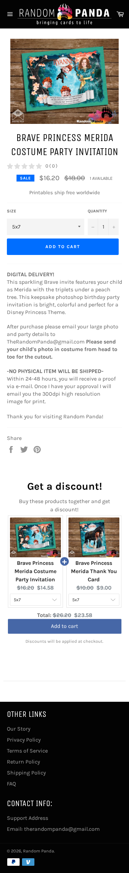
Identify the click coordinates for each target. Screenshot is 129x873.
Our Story (18, 728)
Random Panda (38, 850)
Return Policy (23, 761)
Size (11, 211)
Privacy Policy (24, 739)
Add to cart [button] (64, 627)
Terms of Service (27, 750)
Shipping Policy (26, 772)
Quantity (97, 211)
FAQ (11, 783)
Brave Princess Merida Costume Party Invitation (35, 571)
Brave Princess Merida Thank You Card (94, 571)
